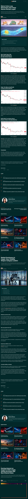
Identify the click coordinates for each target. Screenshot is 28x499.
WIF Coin (2, 75)
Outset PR (2, 345)
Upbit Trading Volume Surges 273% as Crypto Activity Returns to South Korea (14, 181)
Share (26, 268)
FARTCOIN (2, 138)
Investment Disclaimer (3, 382)
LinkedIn (4, 387)
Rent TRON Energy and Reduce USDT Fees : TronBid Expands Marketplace (19, 238)
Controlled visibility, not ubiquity (6, 293)
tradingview (15, 73)
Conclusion (3, 44)
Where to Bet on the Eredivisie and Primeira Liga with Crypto (18, 225)
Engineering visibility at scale (6, 292)
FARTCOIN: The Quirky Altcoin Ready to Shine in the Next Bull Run (9, 43)
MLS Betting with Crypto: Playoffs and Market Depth (4, 225)
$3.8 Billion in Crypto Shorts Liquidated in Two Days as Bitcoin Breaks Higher (14, 191)
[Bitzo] (13, 1)
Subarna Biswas (4, 17)
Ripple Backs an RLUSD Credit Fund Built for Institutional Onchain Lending (13, 402)
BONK (2, 107)
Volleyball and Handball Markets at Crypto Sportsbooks (18, 250)
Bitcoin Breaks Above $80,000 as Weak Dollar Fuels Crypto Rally (12, 188)
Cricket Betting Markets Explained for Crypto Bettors (5, 237)
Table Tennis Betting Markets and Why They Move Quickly (5, 250)
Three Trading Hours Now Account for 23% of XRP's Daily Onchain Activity (14, 395)
